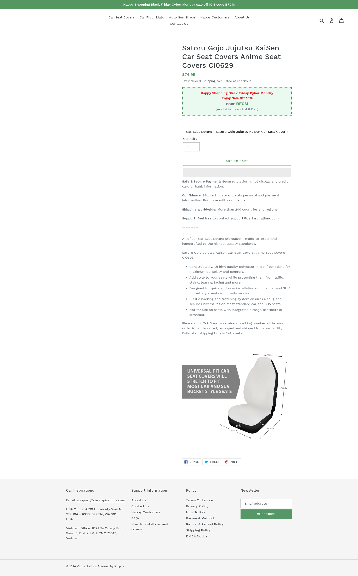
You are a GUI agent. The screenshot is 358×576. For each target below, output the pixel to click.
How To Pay (195, 512)
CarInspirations (87, 566)
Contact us (140, 506)
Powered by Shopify (111, 566)
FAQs (135, 518)
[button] (237, 172)
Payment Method (200, 518)
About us (138, 500)
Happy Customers (145, 512)
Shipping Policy (198, 530)
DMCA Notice (196, 536)
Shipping (209, 81)
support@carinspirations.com (255, 218)
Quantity (190, 139)
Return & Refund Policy (205, 524)
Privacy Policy (197, 506)
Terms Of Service (199, 500)
